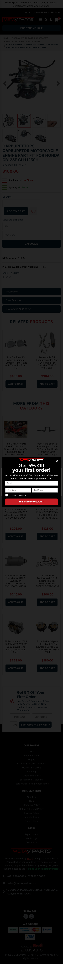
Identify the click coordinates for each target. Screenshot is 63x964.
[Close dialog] (57, 460)
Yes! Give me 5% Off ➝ (31, 501)
